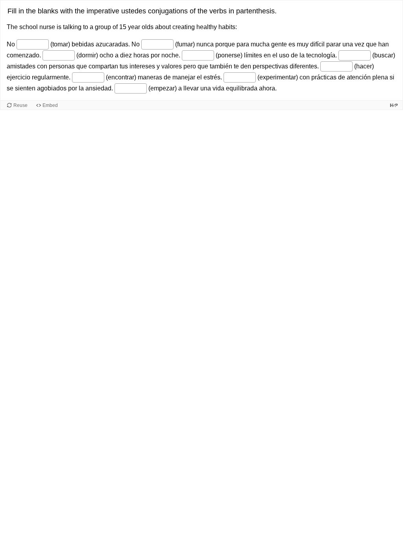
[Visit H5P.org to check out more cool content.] (394, 105)
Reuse (20, 105)
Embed (50, 105)
